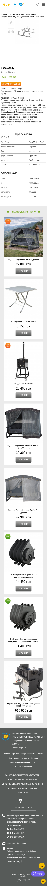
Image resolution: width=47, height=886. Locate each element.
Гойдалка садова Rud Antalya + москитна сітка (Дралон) (23, 446)
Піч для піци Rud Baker (23, 383)
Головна (4, 14)
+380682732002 (15, 837)
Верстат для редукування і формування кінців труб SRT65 (23, 704)
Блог (35, 762)
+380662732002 (15, 833)
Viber (40, 873)
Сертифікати (14, 758)
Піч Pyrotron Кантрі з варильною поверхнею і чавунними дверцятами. (23, 640)
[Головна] (6, 5)
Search (38, 4)
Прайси (40, 753)
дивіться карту (14, 861)
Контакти (25, 758)
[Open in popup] (42, 866)
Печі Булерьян (23, 793)
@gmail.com (21, 843)
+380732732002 (15, 828)
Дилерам (34, 758)
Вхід (15, 6)
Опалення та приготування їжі (22, 779)
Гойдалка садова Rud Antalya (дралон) (23, 259)
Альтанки (12, 788)
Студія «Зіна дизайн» (21, 881)
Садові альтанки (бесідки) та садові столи (18, 17)
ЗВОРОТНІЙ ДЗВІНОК (11, 84)
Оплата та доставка (23, 767)
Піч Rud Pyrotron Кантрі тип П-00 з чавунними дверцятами (23, 575)
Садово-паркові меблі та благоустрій (22, 14)
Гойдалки (22, 788)
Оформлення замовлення (20, 762)
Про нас (15, 753)
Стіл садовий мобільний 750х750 (23, 321)
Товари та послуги (28, 753)
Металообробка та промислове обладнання (22, 784)
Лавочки (33, 788)
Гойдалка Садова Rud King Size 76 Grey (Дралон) (23, 511)
